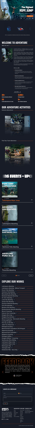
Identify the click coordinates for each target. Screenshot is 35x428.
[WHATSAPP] (26, 18)
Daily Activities (16, 412)
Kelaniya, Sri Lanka (27, 412)
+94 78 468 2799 (27, 410)
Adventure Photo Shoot (22, 418)
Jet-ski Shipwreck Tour (21, 421)
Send (5, 403)
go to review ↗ (18, 376)
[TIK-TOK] (29, 18)
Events (15, 411)
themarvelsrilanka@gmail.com (29, 411)
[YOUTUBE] (32, 18)
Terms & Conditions (16, 416)
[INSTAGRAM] (24, 18)
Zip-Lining (21, 412)
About (15, 415)
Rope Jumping (22, 410)
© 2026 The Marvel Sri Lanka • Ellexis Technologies (26, 425)
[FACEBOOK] (21, 18)
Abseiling (21, 411)
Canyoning (21, 416)
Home (15, 410)
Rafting (21, 415)
